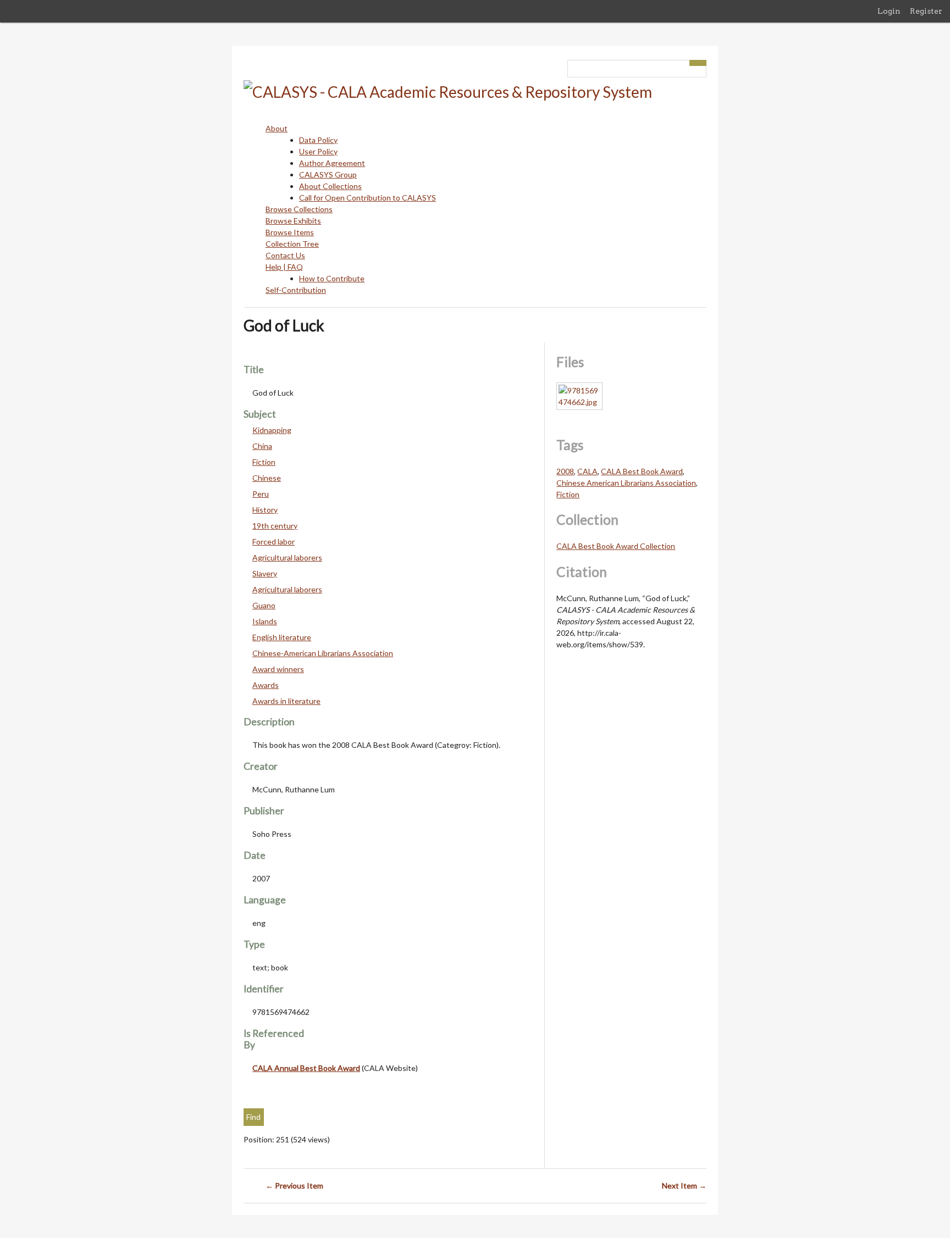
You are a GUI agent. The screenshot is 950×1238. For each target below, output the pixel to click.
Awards (265, 685)
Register (926, 11)
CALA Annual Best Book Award (306, 1068)
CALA (587, 471)
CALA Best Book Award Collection (615, 546)
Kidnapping (271, 430)
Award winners (278, 669)
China (262, 446)
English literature (281, 637)
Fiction (263, 462)
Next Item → (684, 1185)
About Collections (330, 186)
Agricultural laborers (287, 557)
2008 (565, 471)
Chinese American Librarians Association (626, 482)
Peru (260, 493)
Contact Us (285, 255)
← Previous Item (294, 1185)
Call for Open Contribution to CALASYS (367, 197)
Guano (263, 605)
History (265, 509)
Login (889, 11)
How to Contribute (331, 278)
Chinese (266, 477)
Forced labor (273, 541)
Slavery (264, 573)
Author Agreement (332, 163)
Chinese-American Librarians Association (322, 653)
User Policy (318, 151)
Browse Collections (299, 209)
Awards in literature (286, 701)
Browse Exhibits (293, 220)
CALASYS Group (328, 174)
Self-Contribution (296, 290)
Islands (264, 621)
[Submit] (698, 63)
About (277, 128)
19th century (274, 525)
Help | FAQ (284, 266)
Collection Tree (292, 243)
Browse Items (290, 232)
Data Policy (318, 140)
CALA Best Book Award (642, 471)
